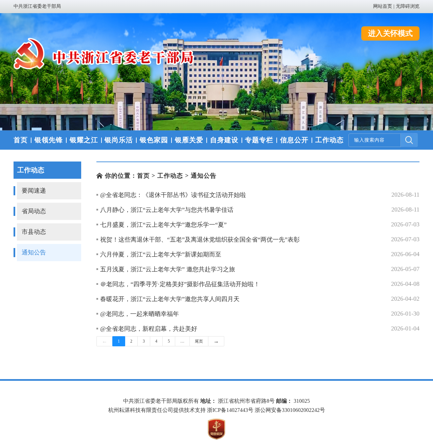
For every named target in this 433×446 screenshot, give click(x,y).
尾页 (199, 341)
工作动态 (170, 175)
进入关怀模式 (390, 33)
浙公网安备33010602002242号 (290, 410)
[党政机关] (216, 429)
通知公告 (203, 175)
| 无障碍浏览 (406, 6)
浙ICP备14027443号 (230, 410)
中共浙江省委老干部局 (37, 6)
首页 (143, 175)
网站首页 (382, 6)
